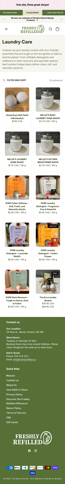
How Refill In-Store (17, 389)
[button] (6, 29)
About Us (11, 385)
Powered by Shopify (52, 479)
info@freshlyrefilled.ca (24, 359)
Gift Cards (12, 422)
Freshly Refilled (33, 13)
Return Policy (13, 408)
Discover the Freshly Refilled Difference (18, 401)
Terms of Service (16, 412)
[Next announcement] (61, 19)
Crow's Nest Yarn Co (55, 13)
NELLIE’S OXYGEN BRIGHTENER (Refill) (48, 161)
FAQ (8, 417)
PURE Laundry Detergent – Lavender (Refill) (17, 253)
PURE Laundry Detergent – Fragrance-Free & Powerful (48, 206)
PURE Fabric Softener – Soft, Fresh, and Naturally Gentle (17, 206)
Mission (10, 375)
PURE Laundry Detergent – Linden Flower (47, 253)
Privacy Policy (14, 394)
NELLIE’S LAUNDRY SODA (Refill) (17, 161)
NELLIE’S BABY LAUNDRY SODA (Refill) (48, 116)
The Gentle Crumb (10, 13)
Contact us (12, 380)
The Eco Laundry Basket (48, 299)
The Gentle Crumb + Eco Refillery (27, 479)
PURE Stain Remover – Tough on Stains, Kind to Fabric (17, 300)
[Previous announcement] (3, 19)
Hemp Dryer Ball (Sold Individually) (17, 116)
